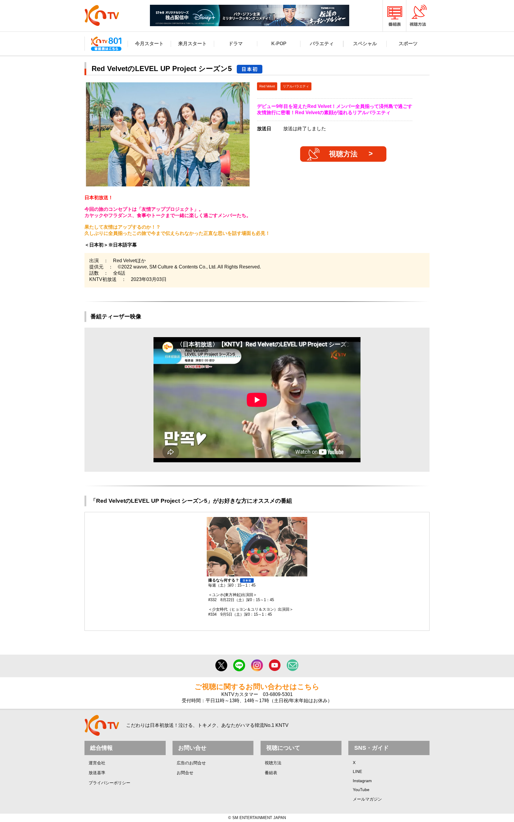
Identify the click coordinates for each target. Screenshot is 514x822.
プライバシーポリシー (109, 782)
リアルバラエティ (296, 86)
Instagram (362, 780)
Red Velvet (267, 86)
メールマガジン (367, 799)
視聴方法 (343, 154)
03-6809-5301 (278, 694)
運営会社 (97, 762)
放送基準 (97, 772)
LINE (357, 771)
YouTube (361, 789)
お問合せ (185, 772)
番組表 (271, 772)
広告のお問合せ (191, 762)
